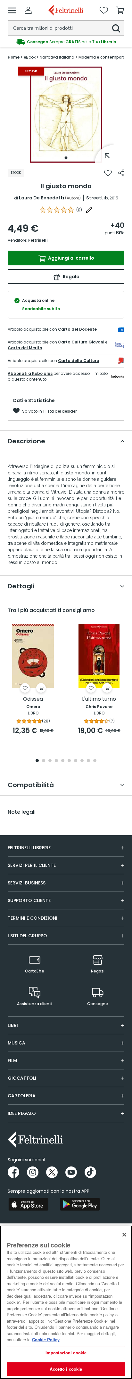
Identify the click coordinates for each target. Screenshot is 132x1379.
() (79, 210)
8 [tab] (82, 761)
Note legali (22, 812)
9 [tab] (88, 761)
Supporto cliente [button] (29, 900)
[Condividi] (121, 173)
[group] (66, 41)
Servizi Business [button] (26, 883)
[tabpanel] (66, 115)
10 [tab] (94, 761)
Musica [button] (16, 1043)
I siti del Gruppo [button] (27, 935)
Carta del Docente (77, 329)
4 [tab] (56, 761)
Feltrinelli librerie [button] (29, 847)
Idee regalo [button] (22, 1113)
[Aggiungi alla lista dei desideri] (108, 173)
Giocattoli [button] (22, 1078)
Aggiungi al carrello (70, 258)
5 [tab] (63, 761)
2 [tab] (43, 761)
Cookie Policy (46, 1339)
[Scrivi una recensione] (89, 210)
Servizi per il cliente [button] (32, 865)
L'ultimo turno (99, 699)
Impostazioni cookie (66, 1353)
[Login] (28, 10)
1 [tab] (66, 158)
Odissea (33, 699)
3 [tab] (50, 761)
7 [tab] (76, 761)
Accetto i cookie (66, 1369)
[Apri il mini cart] (120, 10)
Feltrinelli (37, 240)
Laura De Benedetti (41, 198)
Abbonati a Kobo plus (30, 373)
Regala (70, 276)
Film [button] (12, 1060)
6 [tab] (69, 761)
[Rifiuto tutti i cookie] (124, 1235)
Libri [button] (13, 1025)
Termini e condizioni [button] (32, 918)
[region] (66, 1302)
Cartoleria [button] (22, 1096)
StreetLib (97, 198)
